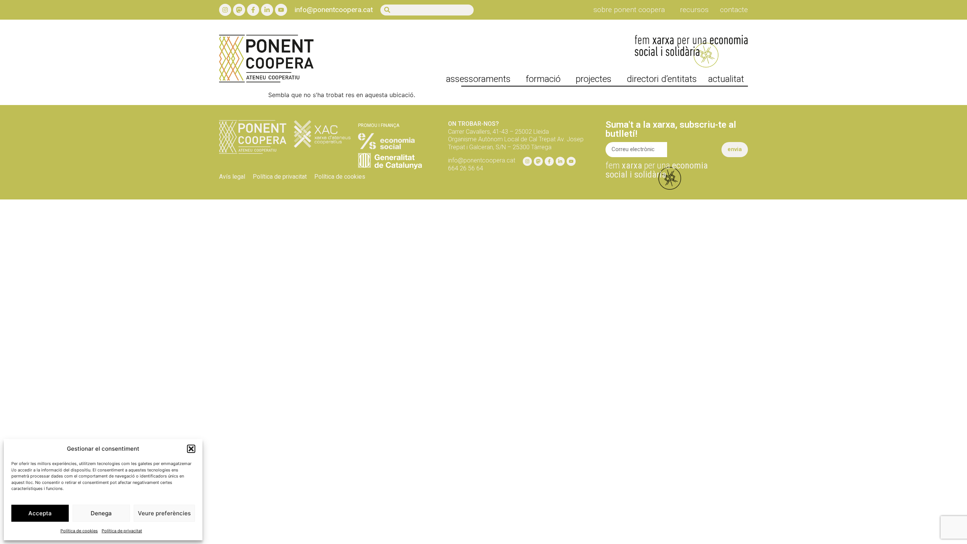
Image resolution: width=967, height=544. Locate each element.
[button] (191, 449)
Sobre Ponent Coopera (629, 10)
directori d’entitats (662, 79)
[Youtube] (281, 10)
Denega (101, 513)
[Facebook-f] (253, 10)
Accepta (40, 513)
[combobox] (427, 10)
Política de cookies (79, 530)
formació (543, 79)
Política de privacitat (122, 530)
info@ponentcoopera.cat (334, 9)
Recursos (694, 10)
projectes (594, 79)
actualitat (726, 79)
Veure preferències (164, 513)
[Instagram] (225, 10)
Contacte (734, 10)
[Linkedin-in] (267, 10)
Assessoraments (478, 79)
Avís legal (232, 176)
